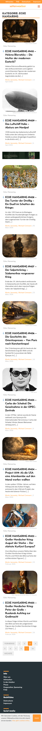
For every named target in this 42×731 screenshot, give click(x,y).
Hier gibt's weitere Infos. (21, 721)
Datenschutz (26, 2)
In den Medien (9, 682)
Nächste (8, 653)
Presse (6, 685)
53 (33, 648)
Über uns (7, 677)
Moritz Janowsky (11, 80)
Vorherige (9, 643)
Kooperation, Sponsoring (13, 687)
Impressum (37, 2)
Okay (37, 718)
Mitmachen (9, 2)
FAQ (17, 2)
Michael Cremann (25, 80)
